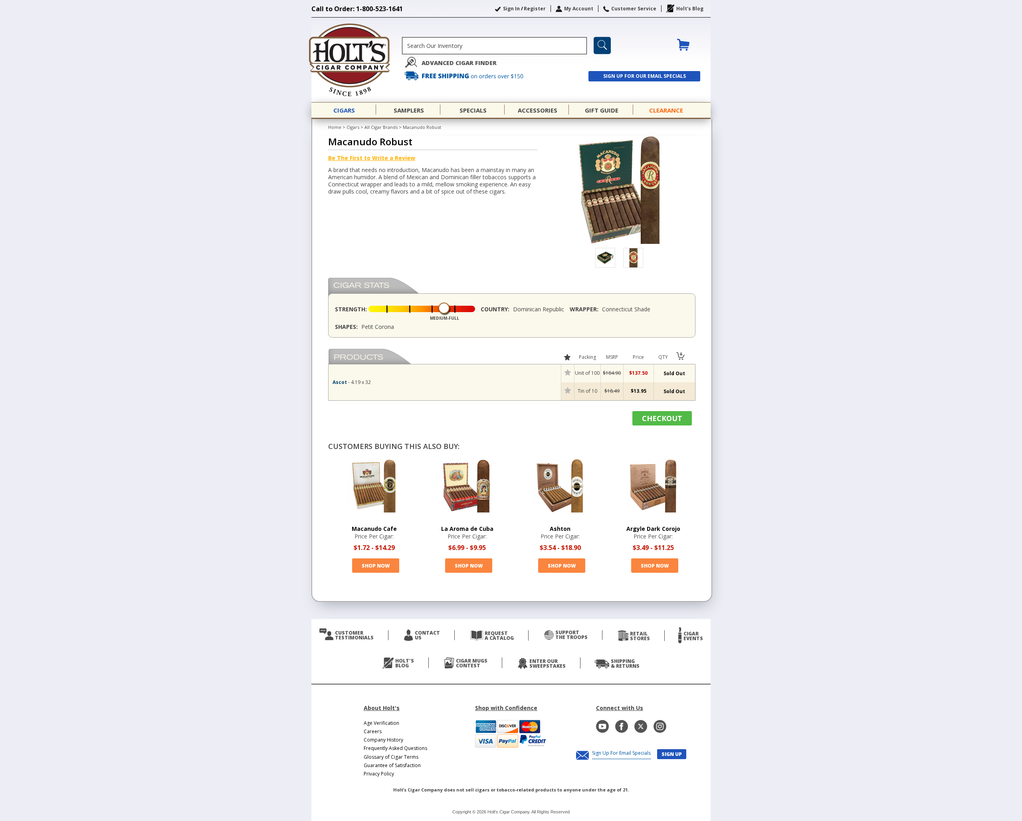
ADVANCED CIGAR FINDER (459, 63)
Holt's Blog (689, 8)
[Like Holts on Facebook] (621, 726)
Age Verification (381, 723)
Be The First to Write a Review (371, 158)
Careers (373, 731)
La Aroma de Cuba (467, 528)
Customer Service (633, 8)
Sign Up (672, 754)
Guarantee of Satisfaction (392, 765)
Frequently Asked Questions (395, 748)
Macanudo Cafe (374, 528)
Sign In (511, 8)
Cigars (353, 127)
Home (334, 127)
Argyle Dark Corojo (653, 528)
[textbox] (494, 45)
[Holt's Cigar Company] (356, 60)
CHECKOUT (662, 418)
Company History (383, 739)
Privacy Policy (379, 773)
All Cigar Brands (381, 127)
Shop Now (376, 565)
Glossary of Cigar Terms (391, 757)
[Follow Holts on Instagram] (660, 726)
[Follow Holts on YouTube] (602, 726)
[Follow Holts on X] (640, 726)
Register (535, 8)
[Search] (602, 45)
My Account (578, 8)
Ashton (560, 528)
